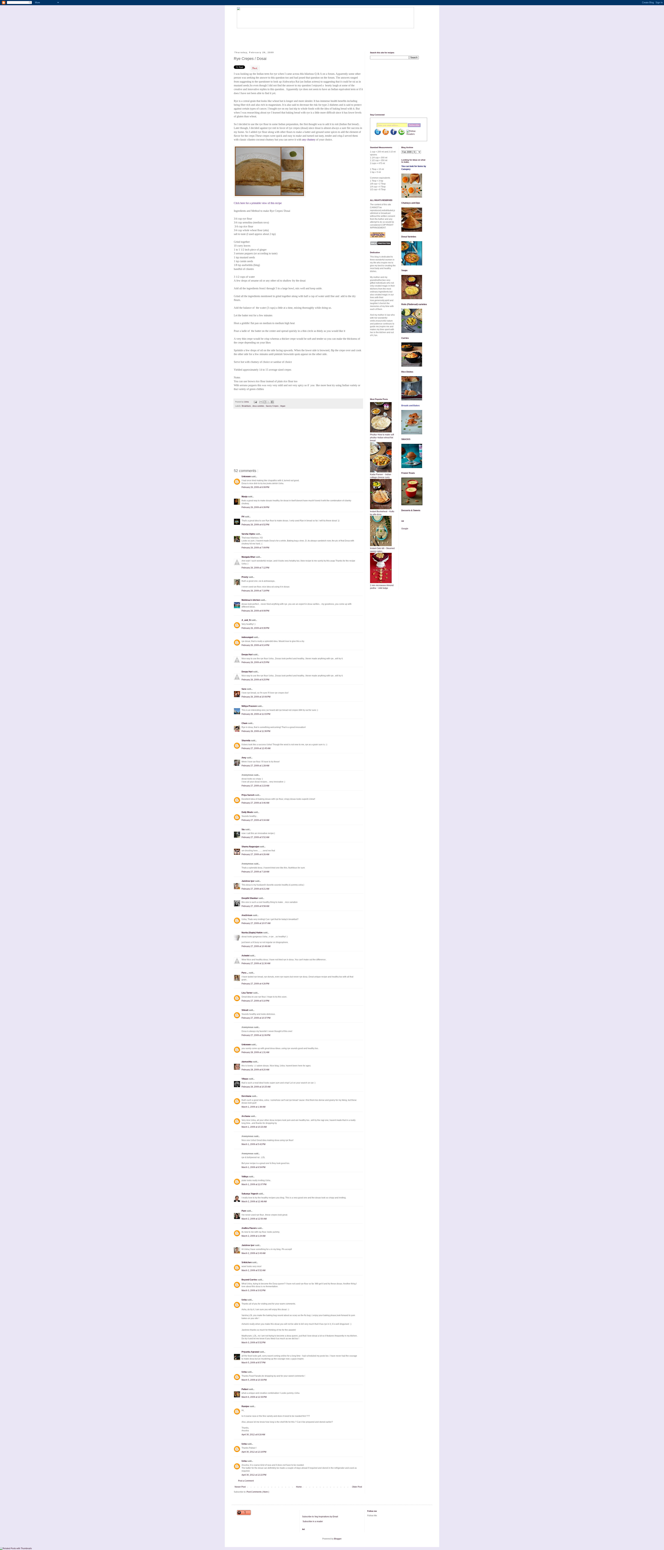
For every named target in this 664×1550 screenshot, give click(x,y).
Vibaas (245, 1079)
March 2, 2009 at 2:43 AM (253, 1253)
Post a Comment (246, 1481)
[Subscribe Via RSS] (385, 135)
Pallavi (245, 1389)
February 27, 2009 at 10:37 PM (256, 1018)
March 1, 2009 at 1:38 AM (253, 1107)
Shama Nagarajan (251, 846)
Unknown (246, 476)
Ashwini (246, 955)
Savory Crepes (272, 406)
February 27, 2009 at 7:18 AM (255, 872)
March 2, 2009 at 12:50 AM (254, 1219)
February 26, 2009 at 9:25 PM (255, 662)
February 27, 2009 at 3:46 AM (255, 803)
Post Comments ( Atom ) (258, 1492)
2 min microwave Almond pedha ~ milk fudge (382, 587)
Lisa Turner (247, 993)
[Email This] (261, 402)
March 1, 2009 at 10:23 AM (254, 1127)
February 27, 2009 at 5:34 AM (255, 820)
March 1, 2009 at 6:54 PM (253, 1167)
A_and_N (246, 620)
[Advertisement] (300, 37)
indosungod (247, 637)
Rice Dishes (407, 372)
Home (299, 1487)
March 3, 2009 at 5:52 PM (253, 1342)
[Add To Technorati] (401, 135)
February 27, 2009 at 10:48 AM (256, 946)
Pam (244, 1211)
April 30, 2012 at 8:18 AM (253, 1434)
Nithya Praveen (249, 706)
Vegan (282, 406)
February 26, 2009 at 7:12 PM (255, 567)
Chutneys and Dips (410, 203)
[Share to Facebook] (272, 402)
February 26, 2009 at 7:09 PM (255, 547)
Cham (245, 723)
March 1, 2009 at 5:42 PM (253, 1144)
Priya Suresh (248, 795)
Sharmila (246, 740)
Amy (244, 757)
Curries (405, 338)
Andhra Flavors (249, 1228)
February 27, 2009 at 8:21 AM (255, 889)
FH (243, 516)
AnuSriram (247, 915)
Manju (245, 496)
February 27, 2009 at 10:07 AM (256, 923)
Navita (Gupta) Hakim (252, 932)
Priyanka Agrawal (251, 1352)
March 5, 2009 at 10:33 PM (254, 1380)
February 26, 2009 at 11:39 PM (256, 731)
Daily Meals (247, 812)
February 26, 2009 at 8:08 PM (255, 611)
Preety (245, 577)
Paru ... (245, 973)
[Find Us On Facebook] (393, 135)
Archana (246, 1116)
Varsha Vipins (249, 534)
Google (404, 528)
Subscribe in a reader (313, 1521)
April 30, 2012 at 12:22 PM (254, 1475)
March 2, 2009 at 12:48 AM (254, 1201)
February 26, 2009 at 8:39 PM (255, 628)
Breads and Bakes (410, 405)
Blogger (337, 1539)
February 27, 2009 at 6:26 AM (255, 854)
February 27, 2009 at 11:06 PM (256, 1035)
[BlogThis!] (264, 402)
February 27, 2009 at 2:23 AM (255, 786)
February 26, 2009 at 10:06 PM (256, 697)
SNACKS (405, 439)
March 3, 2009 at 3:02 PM (253, 1290)
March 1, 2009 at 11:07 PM (254, 1184)
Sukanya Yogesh (250, 1194)
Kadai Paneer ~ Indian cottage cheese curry (380, 476)
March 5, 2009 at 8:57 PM (253, 1362)
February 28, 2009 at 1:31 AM (255, 1052)
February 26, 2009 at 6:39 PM (255, 507)
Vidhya (245, 1176)
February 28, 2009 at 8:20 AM (255, 1069)
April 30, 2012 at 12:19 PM (254, 1452)
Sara (244, 689)
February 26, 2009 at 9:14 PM (255, 645)
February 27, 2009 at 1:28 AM (255, 765)
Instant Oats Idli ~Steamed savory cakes (382, 549)
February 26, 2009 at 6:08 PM (255, 487)
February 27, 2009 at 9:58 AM (255, 906)
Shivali (245, 1010)
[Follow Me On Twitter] (377, 135)
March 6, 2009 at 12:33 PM (254, 1397)
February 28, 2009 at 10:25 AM (256, 1087)
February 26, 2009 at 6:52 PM (255, 524)
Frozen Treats (408, 473)
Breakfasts (246, 406)
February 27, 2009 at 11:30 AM (256, 963)
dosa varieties (258, 406)
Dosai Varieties (408, 236)
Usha (244, 1300)
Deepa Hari (247, 654)
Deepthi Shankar (250, 898)
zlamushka (247, 1061)
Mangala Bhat (249, 557)
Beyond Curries (250, 1280)
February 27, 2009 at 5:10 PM (255, 1001)
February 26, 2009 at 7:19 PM (255, 591)
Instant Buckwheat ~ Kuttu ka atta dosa (382, 513)
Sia (243, 829)
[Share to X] (268, 402)
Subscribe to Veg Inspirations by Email (320, 1516)
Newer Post (240, 1487)
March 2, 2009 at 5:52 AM (253, 1270)
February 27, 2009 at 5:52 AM (255, 837)
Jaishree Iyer (248, 881)
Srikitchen (247, 1262)
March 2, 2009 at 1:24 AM (253, 1236)
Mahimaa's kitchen (251, 600)
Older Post (357, 1487)
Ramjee (246, 1406)
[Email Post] (255, 402)
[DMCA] (380, 244)
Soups (404, 270)
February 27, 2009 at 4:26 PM (255, 983)
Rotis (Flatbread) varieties (414, 304)
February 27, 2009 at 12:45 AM (256, 748)
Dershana (247, 1096)
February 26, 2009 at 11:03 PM (256, 714)
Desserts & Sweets (410, 510)
